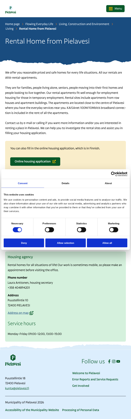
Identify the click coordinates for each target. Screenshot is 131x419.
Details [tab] (65, 183)
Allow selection (65, 242)
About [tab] (108, 183)
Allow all (107, 242)
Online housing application (33, 161)
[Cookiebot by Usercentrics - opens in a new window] (113, 174)
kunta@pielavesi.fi (17, 388)
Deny (24, 242)
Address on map (18, 313)
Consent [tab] (22, 183)
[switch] (49, 229)
